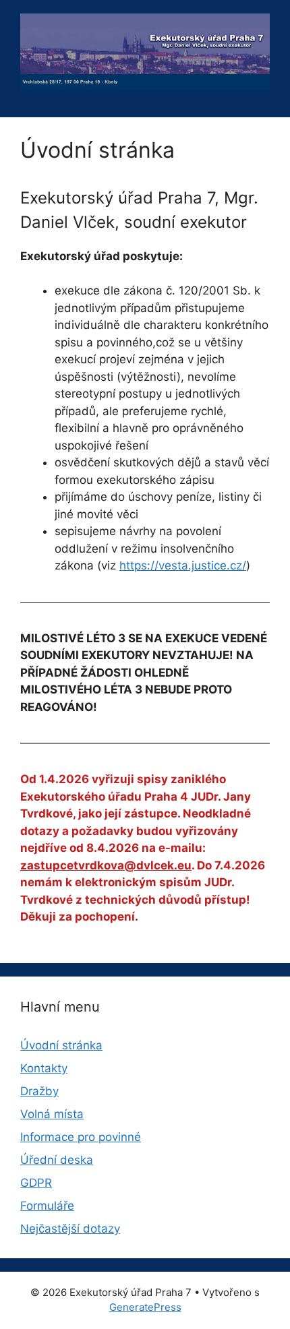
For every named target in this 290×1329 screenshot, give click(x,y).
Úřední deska (56, 1160)
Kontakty (43, 1068)
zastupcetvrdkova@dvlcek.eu (106, 865)
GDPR (36, 1182)
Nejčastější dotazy (70, 1228)
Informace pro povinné (80, 1137)
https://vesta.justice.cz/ (182, 565)
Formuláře (47, 1205)
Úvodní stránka (61, 1045)
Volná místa (52, 1114)
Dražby (39, 1091)
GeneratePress (145, 1307)
